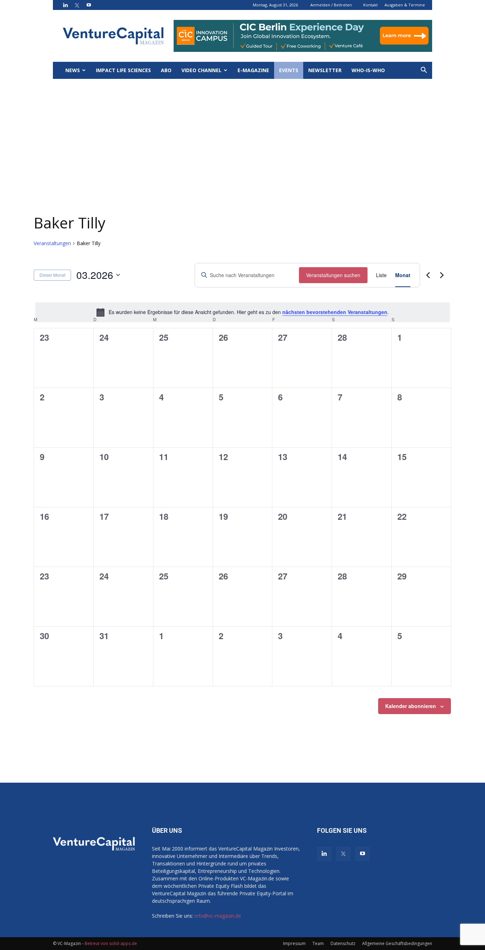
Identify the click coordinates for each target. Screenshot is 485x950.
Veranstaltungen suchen (333, 275)
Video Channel (201, 70)
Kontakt (370, 4)
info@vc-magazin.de (218, 915)
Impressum (294, 943)
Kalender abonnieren (410, 705)
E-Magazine (253, 70)
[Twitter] (77, 5)
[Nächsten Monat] (441, 275)
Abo (166, 70)
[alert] (242, 312)
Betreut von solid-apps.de (111, 943)
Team (318, 943)
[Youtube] (88, 5)
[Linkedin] (65, 5)
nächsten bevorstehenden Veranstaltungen (334, 311)
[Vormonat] (428, 275)
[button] (423, 71)
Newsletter (325, 70)
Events (288, 70)
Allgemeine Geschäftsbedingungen (397, 943)
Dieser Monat (52, 275)
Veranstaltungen (52, 243)
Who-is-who (368, 70)
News (72, 70)
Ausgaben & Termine (405, 4)
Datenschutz (343, 943)
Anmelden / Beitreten (331, 4)
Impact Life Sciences (123, 70)
